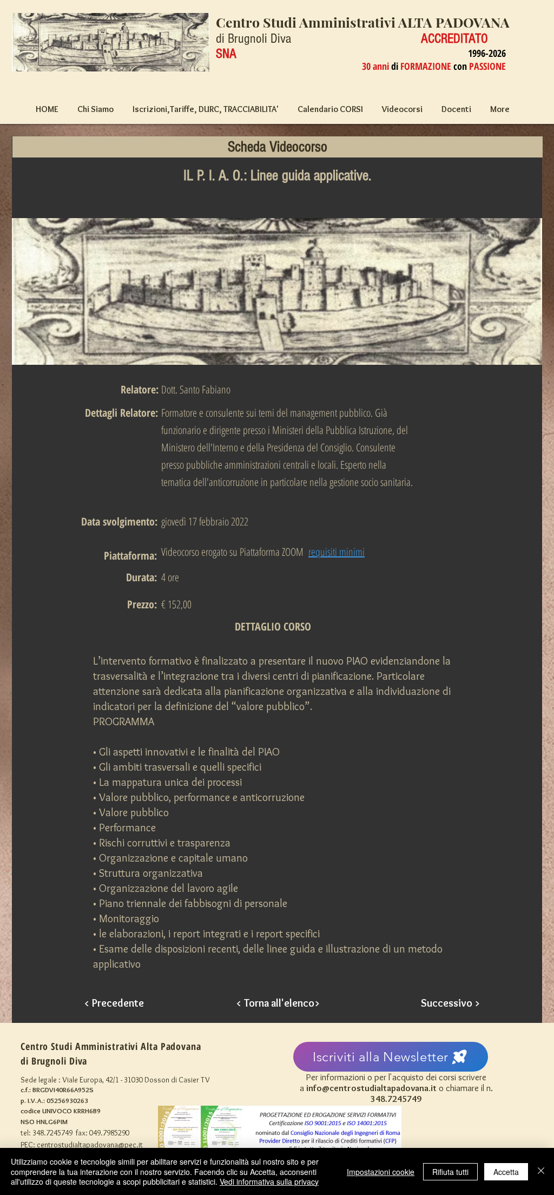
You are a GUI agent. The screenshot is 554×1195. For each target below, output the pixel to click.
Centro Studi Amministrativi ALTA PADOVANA (363, 22)
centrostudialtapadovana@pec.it (90, 1145)
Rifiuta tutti (450, 1171)
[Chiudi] (541, 1171)
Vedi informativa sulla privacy (269, 1181)
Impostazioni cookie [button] (380, 1171)
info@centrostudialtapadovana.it (371, 1087)
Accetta (506, 1171)
